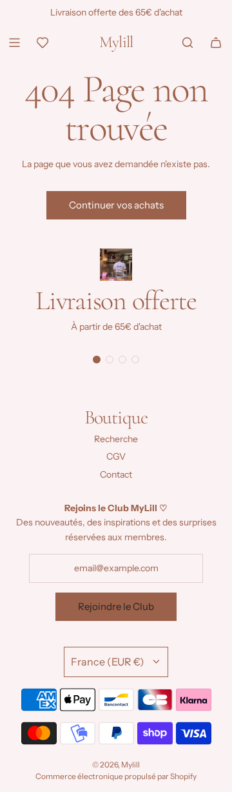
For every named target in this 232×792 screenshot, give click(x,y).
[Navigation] (14, 42)
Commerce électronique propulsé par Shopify (116, 776)
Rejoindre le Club (116, 606)
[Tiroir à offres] (42, 42)
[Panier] (216, 42)
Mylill (116, 42)
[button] (97, 359)
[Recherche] (187, 42)
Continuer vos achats (116, 205)
